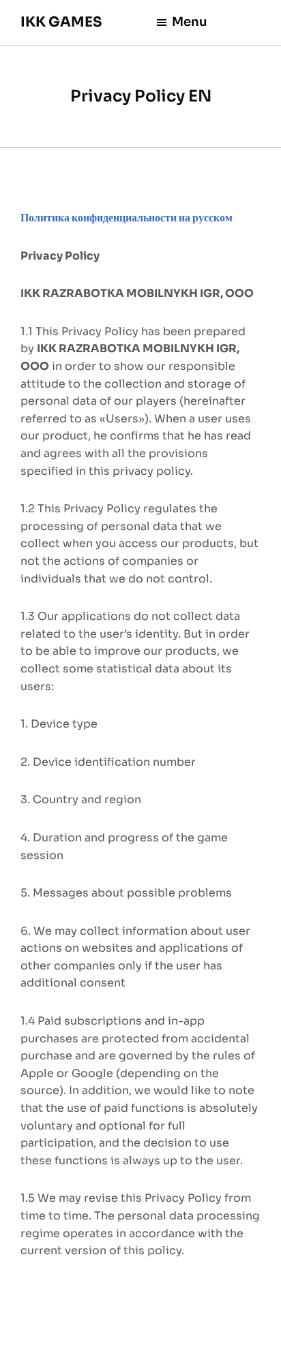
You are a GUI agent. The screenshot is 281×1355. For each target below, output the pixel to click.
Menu (189, 21)
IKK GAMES (61, 22)
